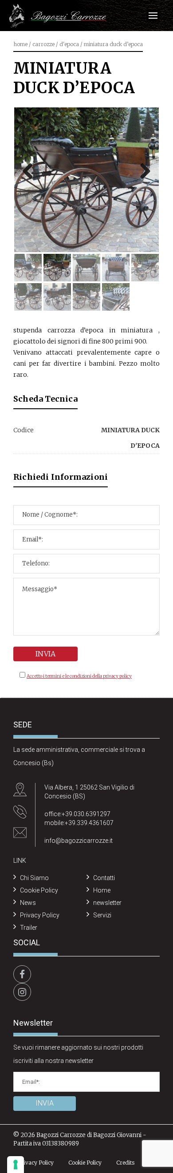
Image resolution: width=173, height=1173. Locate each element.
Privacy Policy (39, 915)
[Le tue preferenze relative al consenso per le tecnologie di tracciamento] (15, 1164)
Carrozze (43, 44)
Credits (125, 1162)
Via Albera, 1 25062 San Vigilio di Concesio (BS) (89, 792)
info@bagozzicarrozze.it (78, 840)
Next (142, 170)
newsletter (107, 902)
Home (20, 44)
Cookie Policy (39, 890)
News (28, 902)
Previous (31, 170)
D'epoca (69, 44)
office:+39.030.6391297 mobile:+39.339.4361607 (79, 818)
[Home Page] (58, 16)
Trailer (28, 927)
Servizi (102, 915)
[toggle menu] (153, 15)
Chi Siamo (34, 877)
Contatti (104, 877)
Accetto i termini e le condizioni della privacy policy (79, 676)
